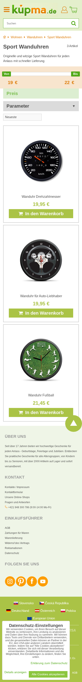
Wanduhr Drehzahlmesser (41, 196)
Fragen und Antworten (17, 502)
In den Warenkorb (43, 213)
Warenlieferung (13, 538)
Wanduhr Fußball (41, 395)
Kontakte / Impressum (17, 487)
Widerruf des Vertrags (17, 543)
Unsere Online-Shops (17, 497)
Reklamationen (13, 548)
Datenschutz (12, 553)
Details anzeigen (15, 672)
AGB (7, 527)
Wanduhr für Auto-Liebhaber (41, 296)
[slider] (6, 74)
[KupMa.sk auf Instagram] (10, 585)
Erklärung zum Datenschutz (49, 663)
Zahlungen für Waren (17, 533)
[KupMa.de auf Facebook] (32, 585)
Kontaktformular (14, 492)
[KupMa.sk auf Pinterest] (21, 585)
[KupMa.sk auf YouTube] (43, 585)
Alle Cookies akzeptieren (48, 674)
